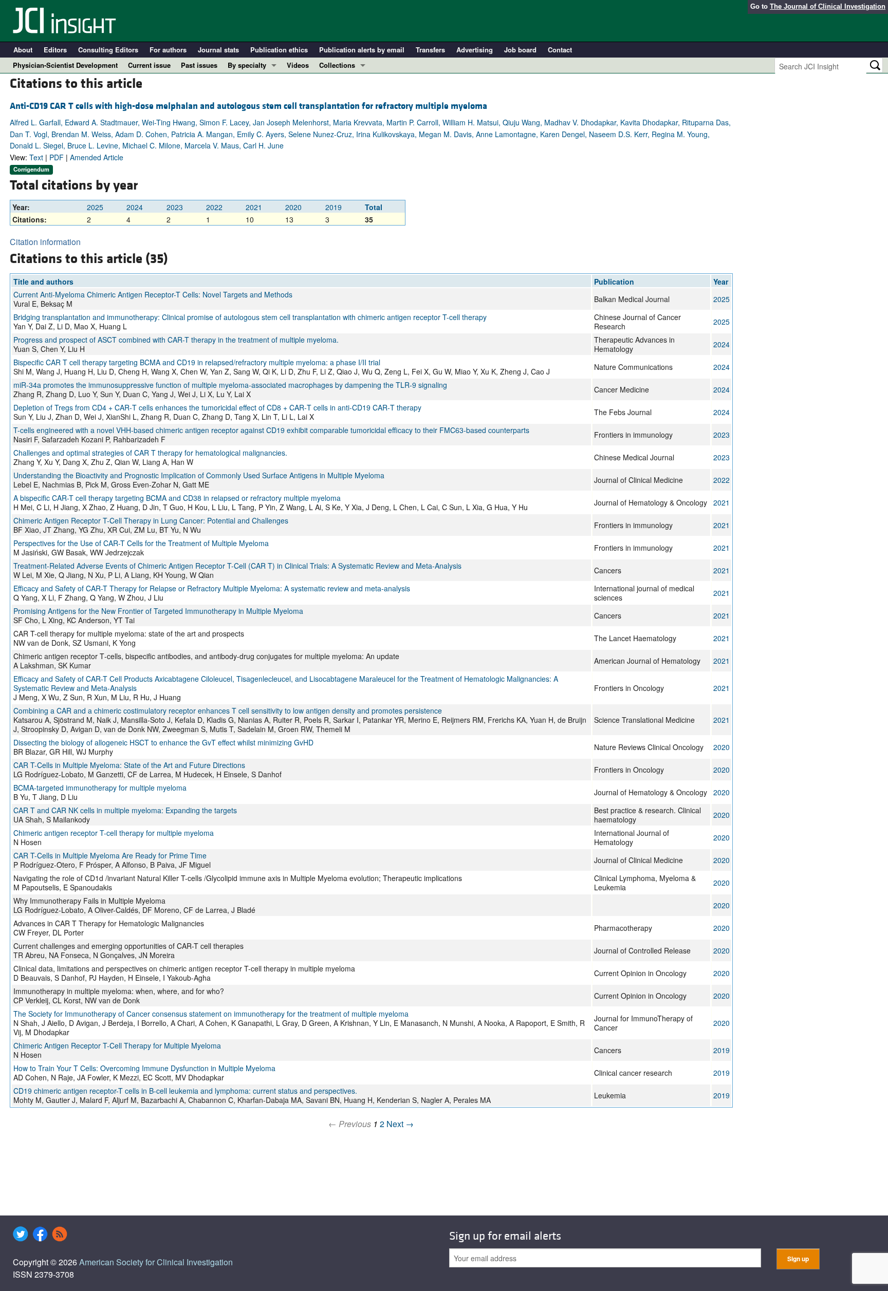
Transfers (430, 49)
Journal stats (218, 49)
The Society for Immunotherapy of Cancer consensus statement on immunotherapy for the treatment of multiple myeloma (211, 1013)
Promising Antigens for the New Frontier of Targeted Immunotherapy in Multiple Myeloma (158, 611)
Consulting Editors (108, 49)
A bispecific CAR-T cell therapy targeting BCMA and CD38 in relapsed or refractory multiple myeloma (177, 498)
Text (36, 157)
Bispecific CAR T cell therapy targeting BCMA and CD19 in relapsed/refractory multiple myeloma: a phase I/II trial (196, 362)
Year (720, 281)
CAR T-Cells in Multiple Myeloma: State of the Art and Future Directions (129, 765)
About (22, 49)
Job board (520, 49)
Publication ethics (279, 49)
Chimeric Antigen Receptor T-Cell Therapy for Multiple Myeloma (117, 1045)
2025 (95, 207)
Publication (614, 281)
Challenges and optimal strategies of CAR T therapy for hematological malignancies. (150, 452)
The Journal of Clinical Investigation (827, 6)
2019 (333, 207)
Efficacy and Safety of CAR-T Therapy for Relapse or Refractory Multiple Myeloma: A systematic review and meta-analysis (211, 588)
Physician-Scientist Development (65, 65)
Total (373, 207)
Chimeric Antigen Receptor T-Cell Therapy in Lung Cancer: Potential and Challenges (150, 520)
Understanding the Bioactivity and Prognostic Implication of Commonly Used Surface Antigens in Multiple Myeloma (198, 475)
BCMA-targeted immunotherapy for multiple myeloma (100, 787)
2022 (214, 207)
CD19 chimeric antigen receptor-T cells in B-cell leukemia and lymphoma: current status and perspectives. (185, 1091)
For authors (168, 49)
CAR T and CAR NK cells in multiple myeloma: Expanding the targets (125, 810)
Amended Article (96, 157)
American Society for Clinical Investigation (156, 1262)
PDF (56, 157)
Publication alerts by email (361, 49)
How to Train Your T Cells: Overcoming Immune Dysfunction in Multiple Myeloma (144, 1068)
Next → (400, 1124)
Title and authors (43, 281)
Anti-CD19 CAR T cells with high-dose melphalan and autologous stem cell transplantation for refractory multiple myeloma (248, 106)
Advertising (474, 49)
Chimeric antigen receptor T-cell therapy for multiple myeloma (113, 833)
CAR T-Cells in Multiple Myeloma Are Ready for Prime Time (110, 855)
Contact (560, 49)
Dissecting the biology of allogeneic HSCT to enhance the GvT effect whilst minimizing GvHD (163, 742)
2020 (293, 207)
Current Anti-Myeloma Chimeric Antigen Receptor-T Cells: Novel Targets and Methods (152, 294)
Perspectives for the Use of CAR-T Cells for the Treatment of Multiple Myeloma (141, 543)
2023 (174, 207)
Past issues (199, 65)
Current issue (149, 65)
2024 (134, 207)
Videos (298, 65)
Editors (55, 49)
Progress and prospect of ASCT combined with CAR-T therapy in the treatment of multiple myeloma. (176, 339)
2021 (254, 207)
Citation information (45, 242)
